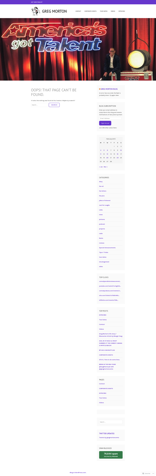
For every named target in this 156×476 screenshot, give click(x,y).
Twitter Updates (106, 433)
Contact (78, 11)
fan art (101, 186)
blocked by (113, 455)
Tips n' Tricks (103, 252)
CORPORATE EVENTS (90, 11)
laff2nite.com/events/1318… (108, 300)
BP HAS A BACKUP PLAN (107, 350)
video (101, 266)
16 (117, 154)
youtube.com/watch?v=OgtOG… (110, 286)
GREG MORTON (54, 11)
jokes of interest (104, 200)
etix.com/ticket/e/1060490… (109, 295)
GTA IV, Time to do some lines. (109, 360)
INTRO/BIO (122, 11)
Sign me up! (105, 123)
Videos (113, 11)
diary (100, 181)
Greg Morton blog (109, 89)
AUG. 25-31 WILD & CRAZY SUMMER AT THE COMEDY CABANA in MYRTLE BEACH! (110, 343)
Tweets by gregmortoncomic (109, 437)
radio (101, 233)
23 (118, 158)
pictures (102, 219)
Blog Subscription (107, 106)
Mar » (106, 167)
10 (121, 150)
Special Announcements (107, 248)
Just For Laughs (104, 205)
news (101, 214)
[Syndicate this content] (99, 89)
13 (107, 154)
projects (102, 229)
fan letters (102, 191)
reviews (101, 243)
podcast (102, 224)
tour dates (102, 257)
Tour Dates (103, 11)
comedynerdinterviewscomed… (109, 281)
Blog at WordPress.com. (78, 472)
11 (100, 154)
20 (107, 158)
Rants (101, 238)
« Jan (101, 167)
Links (101, 210)
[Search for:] (40, 105)
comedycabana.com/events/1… (110, 291)
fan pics (102, 196)
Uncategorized (104, 262)
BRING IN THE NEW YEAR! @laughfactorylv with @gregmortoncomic (107, 366)
